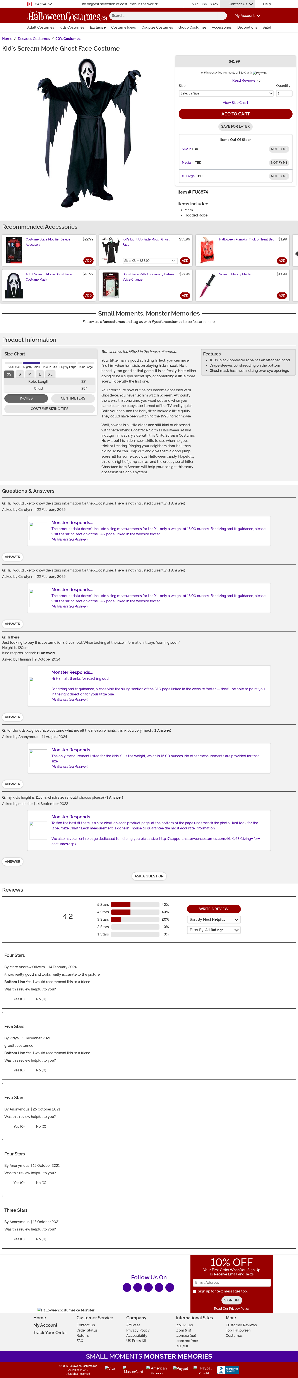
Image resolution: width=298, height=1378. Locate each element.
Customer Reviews (241, 1325)
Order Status (87, 1330)
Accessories (222, 27)
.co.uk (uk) (184, 1325)
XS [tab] (9, 374)
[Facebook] (127, 1287)
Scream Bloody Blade (234, 274)
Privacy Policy (138, 1330)
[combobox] (163, 16)
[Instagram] (159, 1287)
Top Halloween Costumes (238, 1333)
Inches (26, 398)
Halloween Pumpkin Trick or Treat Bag (246, 239)
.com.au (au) (186, 1335)
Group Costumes (192, 27)
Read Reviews (243, 80)
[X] (137, 1287)
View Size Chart (235, 103)
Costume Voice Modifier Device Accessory (48, 242)
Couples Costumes (157, 27)
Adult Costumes (40, 27)
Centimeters (73, 398)
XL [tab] (50, 374)
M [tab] (29, 374)
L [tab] (40, 374)
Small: (186, 149)
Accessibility (136, 1335)
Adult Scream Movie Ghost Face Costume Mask (49, 277)
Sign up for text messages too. (223, 1291)
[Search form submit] (222, 16)
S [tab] (20, 374)
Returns (83, 1335)
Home (39, 1317)
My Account (45, 1325)
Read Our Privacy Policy (232, 1309)
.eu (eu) (182, 1346)
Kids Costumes (72, 27)
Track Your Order (50, 1332)
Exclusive (98, 27)
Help (267, 4)
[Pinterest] (148, 1287)
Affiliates (133, 1325)
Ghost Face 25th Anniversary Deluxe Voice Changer (148, 277)
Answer (12, 557)
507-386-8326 (205, 4)
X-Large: (188, 176)
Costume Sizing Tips (50, 409)
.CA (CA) (40, 4)
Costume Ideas (123, 27)
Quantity (283, 86)
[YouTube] (169, 1287)
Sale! (267, 27)
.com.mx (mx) (187, 1341)
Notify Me (279, 149)
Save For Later (235, 126)
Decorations (247, 27)
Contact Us (238, 4)
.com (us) (183, 1330)
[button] (244, 15)
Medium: (188, 162)
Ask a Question (149, 876)
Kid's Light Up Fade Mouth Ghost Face (146, 242)
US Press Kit (136, 1341)
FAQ (80, 1341)
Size (182, 86)
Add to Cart (235, 114)
